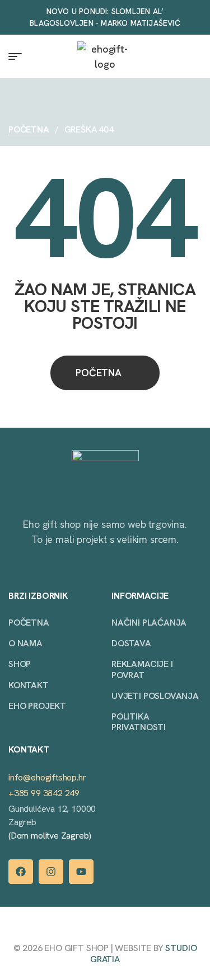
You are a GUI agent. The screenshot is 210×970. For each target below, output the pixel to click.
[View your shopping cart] (196, 56)
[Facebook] (20, 871)
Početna (28, 129)
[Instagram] (51, 871)
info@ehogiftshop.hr (47, 777)
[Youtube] (81, 871)
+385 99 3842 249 (44, 793)
